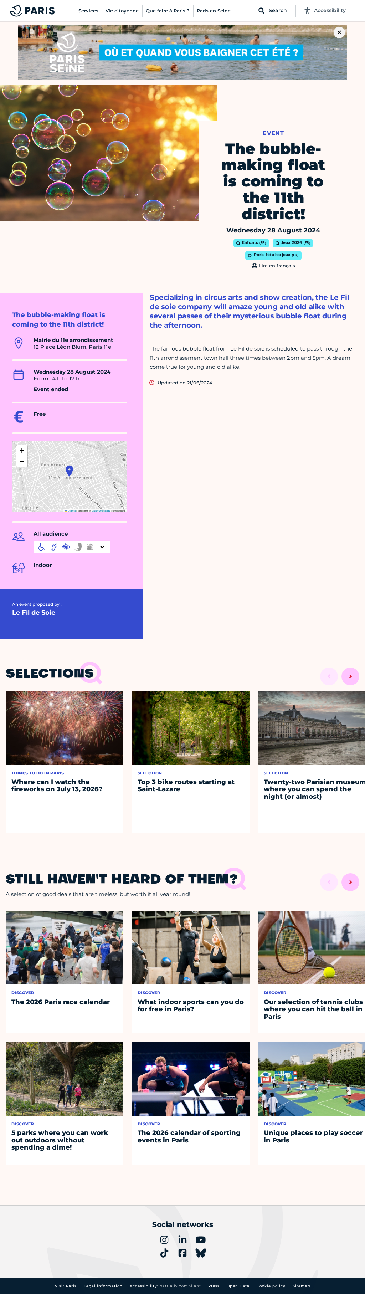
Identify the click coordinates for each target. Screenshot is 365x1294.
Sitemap (301, 1286)
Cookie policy (271, 1286)
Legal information (103, 1286)
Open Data (238, 1286)
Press (214, 1286)
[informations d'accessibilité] (72, 547)
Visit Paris (66, 1286)
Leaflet (71, 510)
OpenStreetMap (101, 510)
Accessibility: (165, 1286)
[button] (69, 471)
